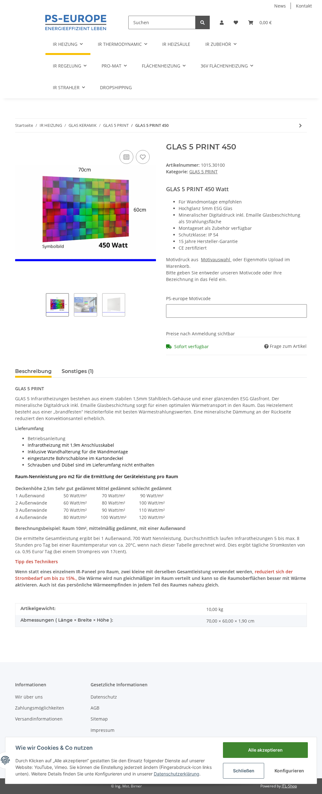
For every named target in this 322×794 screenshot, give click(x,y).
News (280, 6)
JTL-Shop (289, 786)
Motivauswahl (216, 259)
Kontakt (304, 6)
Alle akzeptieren (265, 750)
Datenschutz (104, 697)
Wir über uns (29, 697)
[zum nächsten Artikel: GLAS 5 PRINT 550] (300, 125)
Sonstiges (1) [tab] (78, 371)
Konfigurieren (289, 770)
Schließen (243, 770)
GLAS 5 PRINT (203, 172)
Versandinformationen (39, 719)
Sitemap (99, 719)
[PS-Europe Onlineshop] (75, 22)
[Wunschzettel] (236, 22)
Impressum (102, 730)
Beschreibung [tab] (33, 371)
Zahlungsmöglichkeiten (39, 708)
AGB (95, 708)
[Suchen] (202, 22)
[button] (222, 22)
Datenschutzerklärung (176, 773)
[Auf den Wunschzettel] (143, 157)
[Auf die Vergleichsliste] (126, 157)
